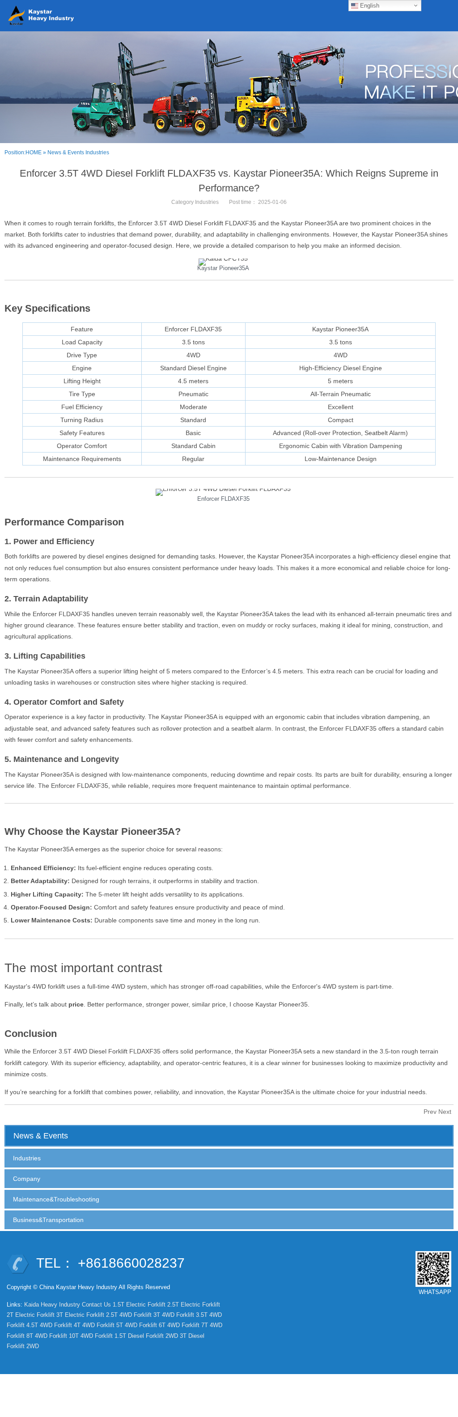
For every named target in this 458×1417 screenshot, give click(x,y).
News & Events (65, 152)
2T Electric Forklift (31, 1314)
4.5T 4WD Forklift (49, 1325)
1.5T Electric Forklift (139, 1304)
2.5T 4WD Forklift (129, 1314)
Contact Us (96, 1304)
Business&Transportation (48, 1219)
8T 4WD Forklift (46, 1335)
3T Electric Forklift (80, 1314)
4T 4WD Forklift (94, 1325)
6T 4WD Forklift (179, 1325)
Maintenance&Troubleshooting (56, 1199)
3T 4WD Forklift (173, 1314)
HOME (33, 152)
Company (26, 1178)
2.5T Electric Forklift (193, 1304)
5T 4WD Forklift (136, 1325)
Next (444, 1111)
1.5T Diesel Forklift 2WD (146, 1335)
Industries (97, 152)
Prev (430, 1111)
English (368, 5)
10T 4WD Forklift (91, 1335)
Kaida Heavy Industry (52, 1304)
